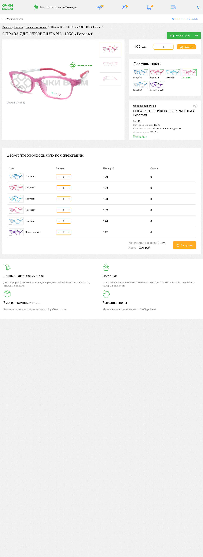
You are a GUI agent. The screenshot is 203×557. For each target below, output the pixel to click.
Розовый (154, 77)
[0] (99, 7)
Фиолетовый (156, 89)
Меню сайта (15, 19)
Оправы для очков (144, 105)
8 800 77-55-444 (184, 18)
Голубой (137, 77)
